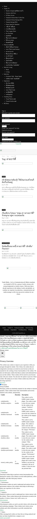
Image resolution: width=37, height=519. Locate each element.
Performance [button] (3, 480)
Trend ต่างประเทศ (11, 101)
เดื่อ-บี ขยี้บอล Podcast (12, 47)
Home (5, 6)
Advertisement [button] (4, 500)
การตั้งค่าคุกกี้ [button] (4, 348)
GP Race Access (10, 15)
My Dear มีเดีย (10, 83)
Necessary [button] (2, 382)
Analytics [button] (2, 490)
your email (5, 137)
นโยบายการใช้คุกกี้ (21, 348)
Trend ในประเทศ (11, 99)
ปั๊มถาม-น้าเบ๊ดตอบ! (11, 38)
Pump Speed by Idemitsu (12, 24)
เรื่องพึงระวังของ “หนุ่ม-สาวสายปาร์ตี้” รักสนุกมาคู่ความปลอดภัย (18, 214)
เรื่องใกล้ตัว (9, 60)
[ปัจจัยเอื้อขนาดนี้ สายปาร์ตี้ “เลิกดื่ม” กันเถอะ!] (18, 236)
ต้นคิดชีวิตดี (9, 42)
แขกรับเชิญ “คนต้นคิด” (12, 65)
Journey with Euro (11, 13)
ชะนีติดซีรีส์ (9, 92)
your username (6, 118)
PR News (6, 103)
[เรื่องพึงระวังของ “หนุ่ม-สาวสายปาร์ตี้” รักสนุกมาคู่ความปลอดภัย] (18, 203)
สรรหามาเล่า (10, 51)
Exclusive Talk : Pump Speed (14, 76)
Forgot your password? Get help (10, 128)
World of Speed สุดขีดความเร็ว (14, 11)
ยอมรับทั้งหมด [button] (12, 348)
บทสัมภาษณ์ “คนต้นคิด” (13, 78)
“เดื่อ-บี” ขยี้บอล (10, 26)
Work (7, 69)
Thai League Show (11, 31)
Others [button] (2, 510)
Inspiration (7, 81)
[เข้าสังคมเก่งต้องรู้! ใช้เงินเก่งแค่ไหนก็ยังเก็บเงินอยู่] (18, 169)
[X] (3, 107)
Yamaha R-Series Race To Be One (15, 17)
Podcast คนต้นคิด (9, 44)
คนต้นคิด (8, 35)
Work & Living (8, 67)
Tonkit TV (7, 8)
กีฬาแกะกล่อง (10, 40)
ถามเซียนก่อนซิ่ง (10, 29)
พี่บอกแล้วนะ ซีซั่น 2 (12, 54)
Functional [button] (3, 470)
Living (7, 72)
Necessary (4, 384)
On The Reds (9, 33)
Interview (6, 74)
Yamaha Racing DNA (11, 22)
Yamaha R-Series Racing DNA (14, 20)
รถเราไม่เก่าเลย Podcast (12, 49)
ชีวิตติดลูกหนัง (10, 85)
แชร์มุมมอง (9, 94)
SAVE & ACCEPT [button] (5, 518)
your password (6, 124)
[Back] (2, 109)
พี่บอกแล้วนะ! (10, 58)
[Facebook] (2, 107)
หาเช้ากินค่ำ (9, 56)
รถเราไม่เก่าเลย (10, 90)
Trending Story (8, 96)
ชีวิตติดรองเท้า (10, 87)
